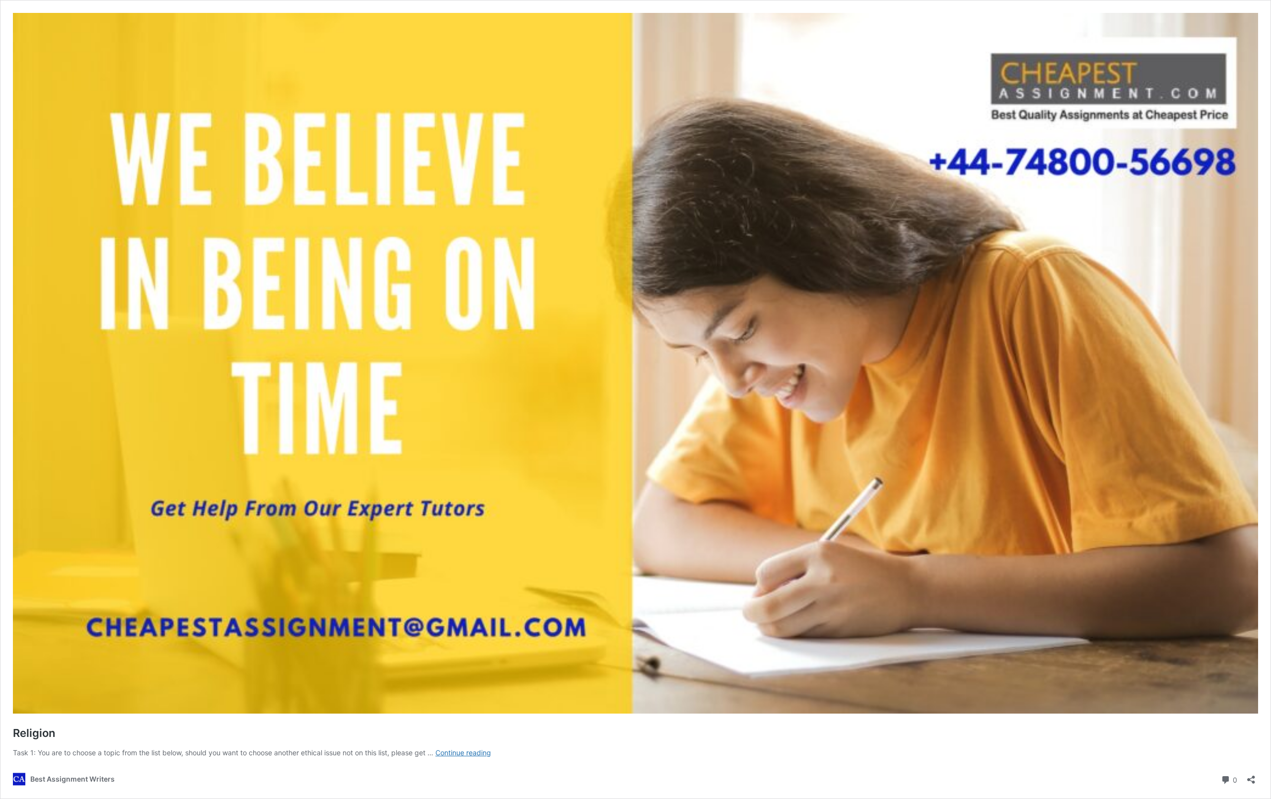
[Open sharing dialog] (1251, 776)
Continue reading (463, 752)
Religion (34, 732)
